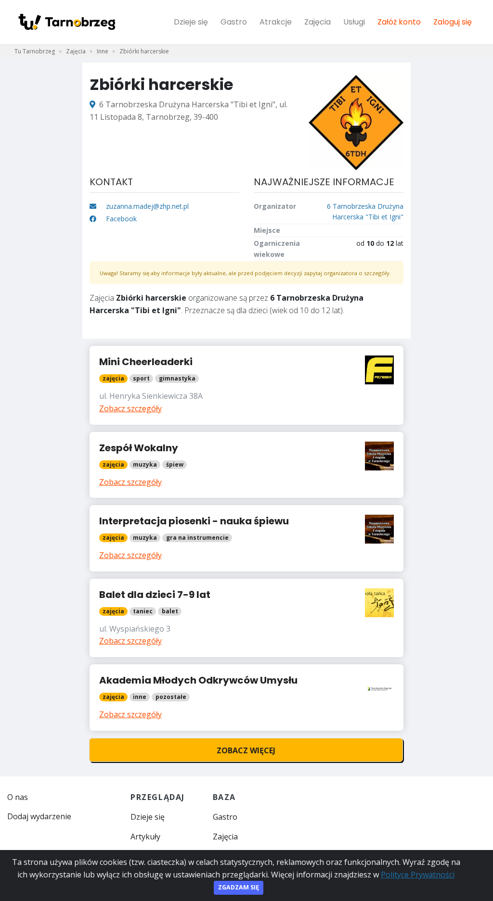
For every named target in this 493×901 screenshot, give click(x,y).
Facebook (120, 218)
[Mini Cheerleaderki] (247, 385)
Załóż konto (399, 21)
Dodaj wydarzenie (39, 816)
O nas (17, 797)
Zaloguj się (452, 21)
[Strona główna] (66, 22)
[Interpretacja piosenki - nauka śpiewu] (247, 538)
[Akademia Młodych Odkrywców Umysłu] (247, 697)
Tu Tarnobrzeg (34, 51)
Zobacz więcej (246, 750)
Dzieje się (191, 21)
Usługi (354, 21)
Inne (102, 51)
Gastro (234, 21)
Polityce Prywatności (417, 874)
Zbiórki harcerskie (144, 51)
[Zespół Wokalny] (247, 465)
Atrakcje (275, 21)
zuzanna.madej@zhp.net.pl (147, 206)
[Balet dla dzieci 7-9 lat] (247, 618)
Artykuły (145, 836)
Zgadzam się (238, 887)
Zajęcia (317, 21)
